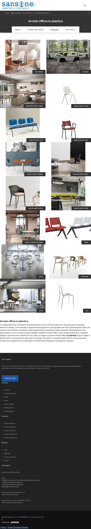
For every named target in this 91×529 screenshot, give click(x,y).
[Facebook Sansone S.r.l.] (2, 519)
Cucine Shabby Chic (10, 438)
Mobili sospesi (9, 404)
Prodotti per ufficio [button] (36, 29)
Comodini (7, 453)
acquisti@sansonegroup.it (10, 486)
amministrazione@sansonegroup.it (29, 480)
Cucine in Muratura (10, 434)
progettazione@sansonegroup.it (13, 484)
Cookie (10, 527)
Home (7, 13)
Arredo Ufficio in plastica (41, 13)
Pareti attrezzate (10, 393)
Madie (6, 397)
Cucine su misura (10, 430)
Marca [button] (18, 29)
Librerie (6, 390)
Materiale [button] (55, 29)
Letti (5, 450)
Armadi (6, 460)
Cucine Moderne (9, 423)
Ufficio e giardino (16, 13)
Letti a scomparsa (10, 457)
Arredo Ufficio (27, 13)
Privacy (3, 527)
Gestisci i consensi (21, 527)
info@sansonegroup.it (9, 480)
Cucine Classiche (10, 427)
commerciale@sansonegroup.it (12, 482)
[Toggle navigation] (85, 5)
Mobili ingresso (9, 411)
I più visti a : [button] (71, 29)
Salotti (6, 400)
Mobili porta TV (9, 408)
